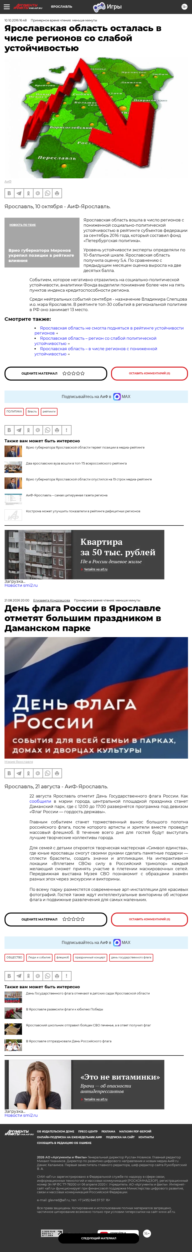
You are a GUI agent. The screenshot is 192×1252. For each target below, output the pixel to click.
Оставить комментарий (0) (149, 373)
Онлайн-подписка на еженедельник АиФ (69, 1137)
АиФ (8, 181)
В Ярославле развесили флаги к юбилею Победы (64, 1009)
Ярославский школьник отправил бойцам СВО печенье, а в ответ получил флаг (88, 1025)
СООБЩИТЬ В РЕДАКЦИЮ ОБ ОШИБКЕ (64, 1143)
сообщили (40, 801)
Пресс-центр (88, 1131)
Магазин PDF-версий (135, 1131)
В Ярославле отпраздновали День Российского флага (69, 1041)
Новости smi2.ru (21, 585)
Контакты (146, 1137)
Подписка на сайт (120, 1137)
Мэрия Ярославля (18, 762)
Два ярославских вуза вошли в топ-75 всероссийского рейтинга (76, 463)
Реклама (108, 1131)
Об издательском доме (55, 1131)
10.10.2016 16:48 (15, 20)
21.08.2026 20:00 (16, 600)
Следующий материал (98, 1238)
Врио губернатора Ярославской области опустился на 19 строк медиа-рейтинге (89, 479)
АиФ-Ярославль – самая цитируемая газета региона (67, 495)
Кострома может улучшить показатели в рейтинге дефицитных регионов (83, 511)
